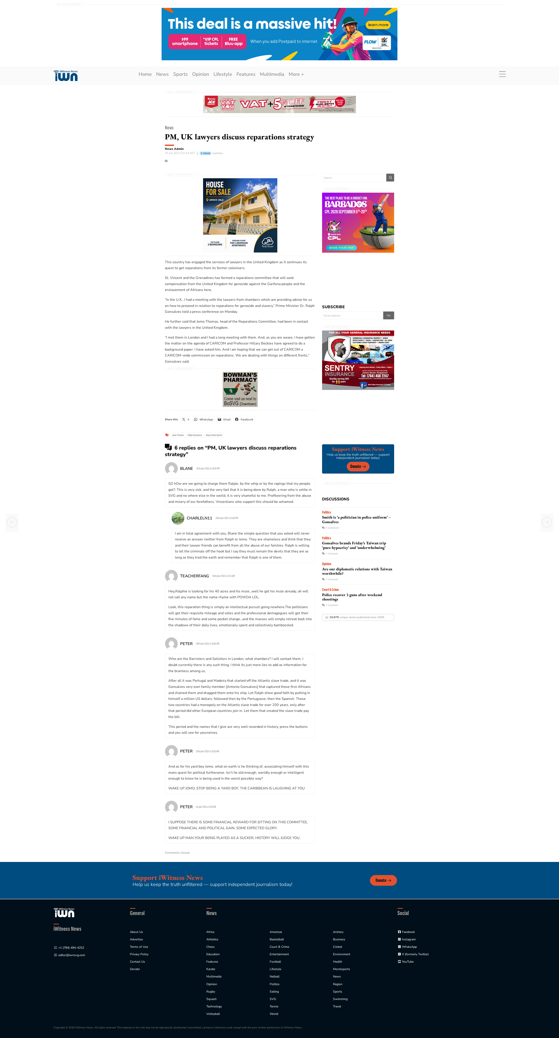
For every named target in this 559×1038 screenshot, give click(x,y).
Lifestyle (223, 74)
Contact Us (137, 962)
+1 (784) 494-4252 (71, 948)
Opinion (200, 74)
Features (245, 74)
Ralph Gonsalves (195, 435)
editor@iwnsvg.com (71, 955)
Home (145, 74)
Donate (355, 466)
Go (388, 315)
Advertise (136, 939)
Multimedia (272, 74)
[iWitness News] (63, 912)
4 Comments (332, 527)
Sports (180, 74)
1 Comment (332, 553)
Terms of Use (139, 947)
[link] (65, 75)
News (162, 74)
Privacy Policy (139, 954)
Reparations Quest (214, 435)
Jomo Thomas (178, 435)
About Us (136, 932)
